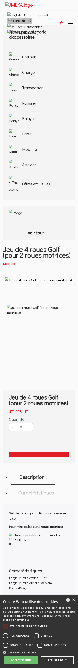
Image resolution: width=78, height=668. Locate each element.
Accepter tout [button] (21, 660)
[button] (39, 652)
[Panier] (62, 23)
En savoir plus (21, 619)
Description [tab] (31, 477)
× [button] (73, 599)
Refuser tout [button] (57, 660)
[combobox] (68, 600)
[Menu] (70, 23)
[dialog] (39, 631)
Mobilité (9, 263)
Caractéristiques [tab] (35, 492)
